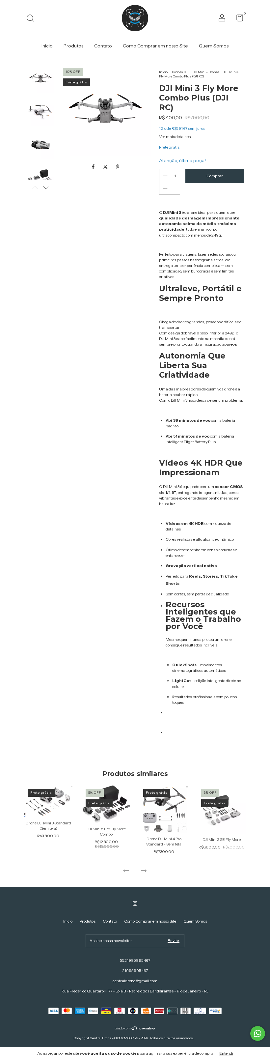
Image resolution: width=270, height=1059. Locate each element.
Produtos (73, 46)
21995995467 (135, 970)
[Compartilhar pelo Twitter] (106, 167)
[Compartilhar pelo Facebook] (93, 167)
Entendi (226, 1053)
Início (47, 46)
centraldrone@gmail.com (135, 980)
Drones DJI (180, 72)
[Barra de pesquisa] (32, 19)
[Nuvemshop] (135, 1029)
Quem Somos (214, 46)
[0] (237, 19)
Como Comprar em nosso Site (155, 46)
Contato (103, 46)
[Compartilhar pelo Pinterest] (117, 167)
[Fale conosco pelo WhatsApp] (257, 1033)
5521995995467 (135, 960)
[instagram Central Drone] (135, 903)
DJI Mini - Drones (206, 72)
